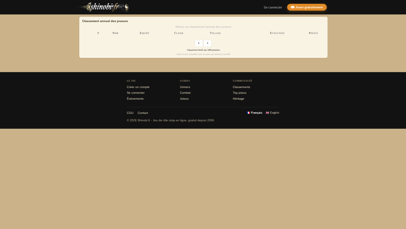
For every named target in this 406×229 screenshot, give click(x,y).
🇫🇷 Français (254, 112)
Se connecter (273, 7)
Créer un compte (138, 87)
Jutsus (184, 98)
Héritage (238, 98)
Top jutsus (239, 92)
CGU (130, 112)
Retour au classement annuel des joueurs (203, 26)
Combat (185, 92)
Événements (135, 98)
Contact (143, 112)
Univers (185, 87)
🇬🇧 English (272, 112)
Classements (241, 87)
